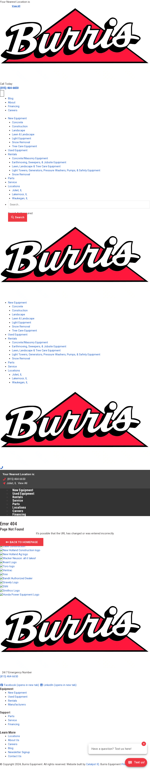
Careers (12, 110)
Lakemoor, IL (19, 194)
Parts (11, 178)
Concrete (17, 122)
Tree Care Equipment (24, 146)
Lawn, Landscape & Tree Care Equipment (36, 166)
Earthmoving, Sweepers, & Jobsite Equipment (39, 162)
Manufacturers (17, 704)
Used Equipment (17, 150)
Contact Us (14, 756)
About (11, 102)
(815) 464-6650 (9, 88)
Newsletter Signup (19, 752)
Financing (13, 106)
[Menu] (2, 93)
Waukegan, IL (20, 198)
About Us (13, 740)
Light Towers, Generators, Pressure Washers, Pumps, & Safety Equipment (56, 170)
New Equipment (17, 118)
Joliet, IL (17, 190)
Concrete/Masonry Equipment (30, 158)
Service (12, 182)
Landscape (18, 130)
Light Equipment (21, 138)
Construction (20, 126)
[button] (17, 217)
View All (16, 6)
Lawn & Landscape (23, 134)
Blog (10, 98)
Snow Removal (21, 142)
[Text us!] (136, 763)
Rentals (12, 154)
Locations (14, 186)
